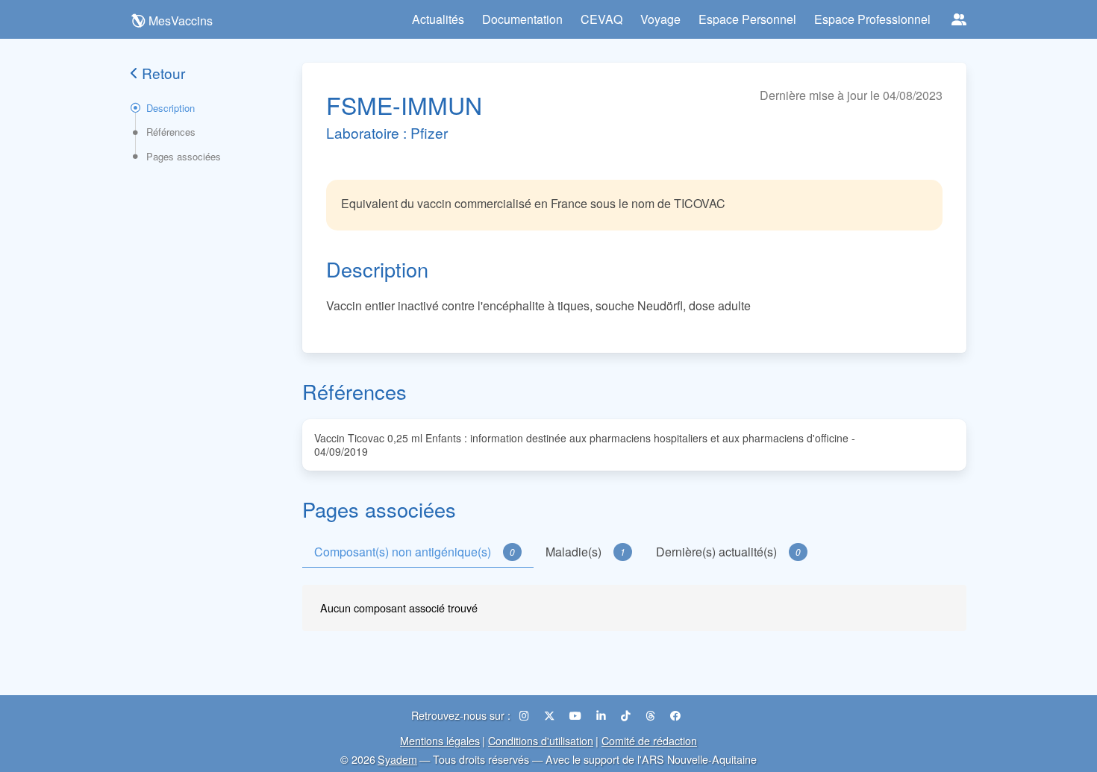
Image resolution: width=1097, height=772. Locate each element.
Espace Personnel (747, 19)
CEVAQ (601, 19)
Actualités (438, 19)
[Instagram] (525, 715)
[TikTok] (627, 715)
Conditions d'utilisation (540, 740)
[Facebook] (675, 715)
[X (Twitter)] (550, 715)
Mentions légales (440, 740)
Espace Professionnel (872, 19)
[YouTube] (576, 715)
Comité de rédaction (649, 740)
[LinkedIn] (602, 715)
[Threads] (652, 715)
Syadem (397, 759)
